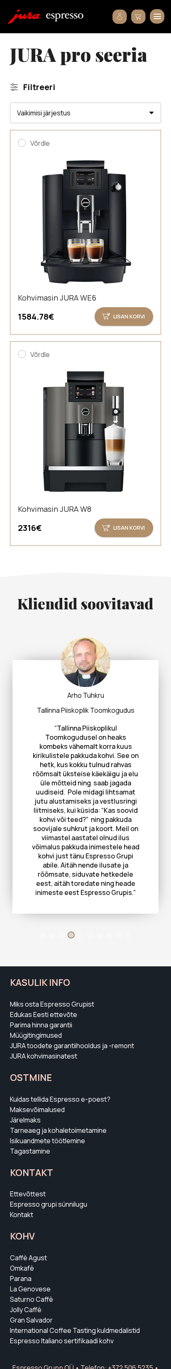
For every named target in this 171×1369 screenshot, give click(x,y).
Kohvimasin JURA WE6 (57, 298)
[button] (157, 16)
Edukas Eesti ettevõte (43, 1014)
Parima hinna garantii (41, 1024)
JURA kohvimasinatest (43, 1056)
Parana (21, 1278)
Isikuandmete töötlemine (47, 1140)
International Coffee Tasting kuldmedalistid (75, 1330)
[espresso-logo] (64, 17)
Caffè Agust (28, 1257)
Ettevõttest (28, 1193)
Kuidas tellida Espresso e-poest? (60, 1099)
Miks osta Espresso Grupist (52, 1004)
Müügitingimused (36, 1035)
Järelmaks (25, 1120)
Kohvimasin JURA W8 (54, 509)
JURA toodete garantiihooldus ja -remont (72, 1045)
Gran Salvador (31, 1320)
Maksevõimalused (37, 1109)
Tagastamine (30, 1151)
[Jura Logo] (24, 16)
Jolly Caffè (26, 1309)
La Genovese (30, 1288)
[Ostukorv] (138, 16)
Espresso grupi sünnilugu (48, 1204)
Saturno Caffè (31, 1299)
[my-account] (119, 17)
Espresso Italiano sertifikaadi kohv (62, 1340)
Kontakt (21, 1214)
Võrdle (40, 143)
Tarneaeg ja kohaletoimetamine (58, 1130)
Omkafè (22, 1268)
